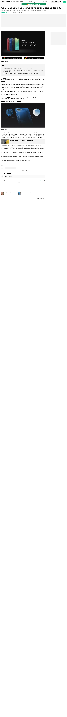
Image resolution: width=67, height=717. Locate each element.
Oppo (8, 97)
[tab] (4, 180)
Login (65, 1)
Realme (2, 165)
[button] (33, 1)
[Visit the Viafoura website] (43, 198)
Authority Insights (34, 2)
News (14, 1)
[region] (23, 185)
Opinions (17, 1)
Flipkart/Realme (4, 61)
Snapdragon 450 (12, 134)
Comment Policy (29, 170)
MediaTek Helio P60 (30, 134)
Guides (30, 1)
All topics (41, 2)
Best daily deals (54, 1)
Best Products (25, 2)
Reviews (21, 1)
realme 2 (3, 81)
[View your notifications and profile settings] (44, 180)
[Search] (49, 2)
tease (29, 137)
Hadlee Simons (4, 12)
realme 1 (4, 78)
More (46, 1)
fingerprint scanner (29, 84)
